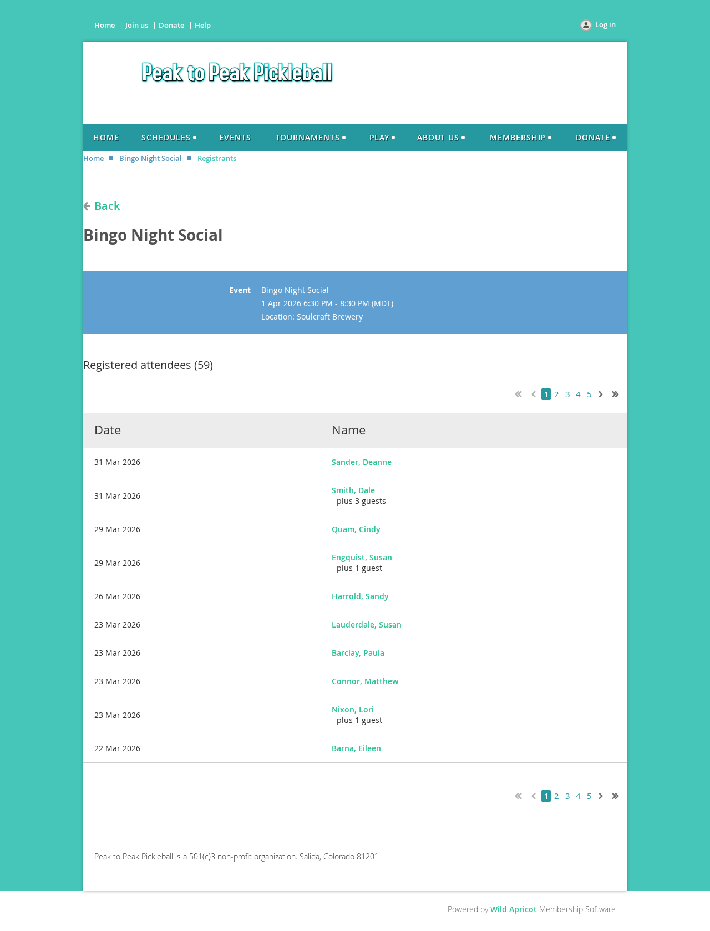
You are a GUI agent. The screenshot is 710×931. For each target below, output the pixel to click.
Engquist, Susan (362, 557)
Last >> (619, 392)
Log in (605, 24)
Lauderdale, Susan (367, 624)
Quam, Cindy (356, 529)
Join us (136, 25)
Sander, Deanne (362, 462)
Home (104, 25)
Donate (171, 25)
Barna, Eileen (356, 748)
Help (203, 25)
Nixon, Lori (353, 709)
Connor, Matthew (365, 681)
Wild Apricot (513, 909)
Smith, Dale (353, 490)
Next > (603, 392)
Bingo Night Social (150, 158)
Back (107, 205)
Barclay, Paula (358, 652)
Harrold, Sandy (360, 596)
